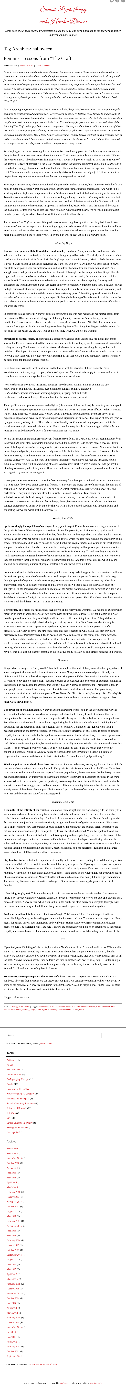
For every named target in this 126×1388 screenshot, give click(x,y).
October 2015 (13, 1250)
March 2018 (12, 1187)
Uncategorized (13, 1132)
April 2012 (12, 1341)
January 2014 (13, 1322)
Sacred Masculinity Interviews (21, 1103)
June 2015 (11, 1264)
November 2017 (14, 1201)
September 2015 (14, 1254)
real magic (54, 1009)
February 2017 (13, 1220)
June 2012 (11, 1336)
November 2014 (14, 1293)
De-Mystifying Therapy (18, 1079)
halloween (106, 1006)
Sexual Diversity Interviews (19, 1122)
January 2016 (13, 1245)
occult (38, 1009)
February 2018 (13, 1192)
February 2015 (13, 1283)
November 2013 (14, 1327)
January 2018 (13, 1196)
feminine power (64, 1006)
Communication (14, 1074)
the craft (75, 1009)
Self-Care (11, 1113)
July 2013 (11, 1331)
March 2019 (12, 1153)
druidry (54, 1006)
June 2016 (11, 1230)
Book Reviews (13, 1069)
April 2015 (12, 1274)
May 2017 (11, 1216)
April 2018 (12, 1182)
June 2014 (11, 1303)
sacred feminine (65, 1009)
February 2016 (13, 1240)
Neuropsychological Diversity (20, 1093)
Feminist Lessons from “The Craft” (38, 58)
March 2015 (12, 1278)
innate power (16, 1009)
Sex (8, 1117)
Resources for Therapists (18, 1098)
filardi (98, 1006)
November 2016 (14, 1225)
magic (33, 1009)
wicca (81, 1009)
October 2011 (13, 1351)
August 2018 (13, 1167)
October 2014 (13, 1298)
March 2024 (12, 1148)
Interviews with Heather (18, 1088)
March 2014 (12, 1312)
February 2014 (13, 1317)
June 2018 (11, 1172)
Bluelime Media (96, 1383)
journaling (26, 1009)
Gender (10, 1084)
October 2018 (13, 1163)
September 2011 (14, 1356)
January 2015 (13, 1288)
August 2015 (13, 1259)
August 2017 (13, 1211)
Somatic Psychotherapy (63, 10)
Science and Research (17, 1108)
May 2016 (11, 1235)
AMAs (10, 1064)
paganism (45, 1009)
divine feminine (45, 1006)
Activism (11, 1059)
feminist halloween (88, 1006)
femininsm (76, 1006)
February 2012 (13, 1346)
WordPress (64, 1383)
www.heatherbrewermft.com (43, 1364)
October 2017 (13, 1206)
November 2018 (14, 1158)
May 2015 (11, 1269)
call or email (46, 1043)
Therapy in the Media (20, 1006)
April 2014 (12, 1307)
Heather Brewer (26, 65)
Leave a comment (43, 65)
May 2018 (11, 1177)
